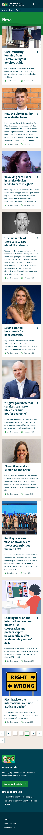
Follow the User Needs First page (19, 797)
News (11, 10)
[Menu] (39, 4)
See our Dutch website (13, 784)
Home (3, 10)
